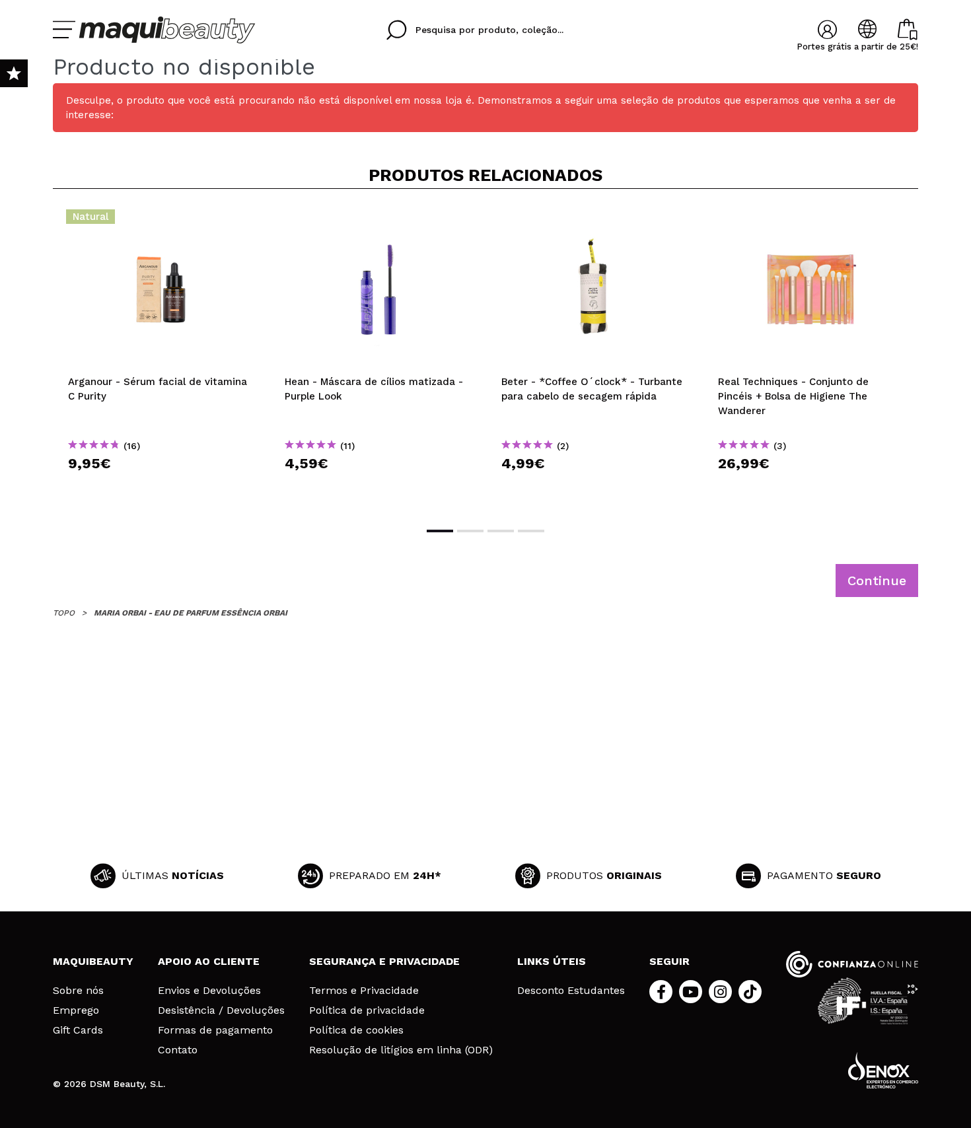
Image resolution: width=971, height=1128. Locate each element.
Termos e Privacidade (364, 990)
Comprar (161, 487)
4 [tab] (531, 531)
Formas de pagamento (215, 1030)
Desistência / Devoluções (221, 1010)
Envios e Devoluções (209, 990)
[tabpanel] (161, 356)
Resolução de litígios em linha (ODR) (401, 1050)
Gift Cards (78, 1030)
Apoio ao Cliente (209, 961)
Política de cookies (356, 1030)
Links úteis (551, 961)
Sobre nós (78, 990)
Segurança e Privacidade (384, 961)
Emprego (76, 1010)
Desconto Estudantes (571, 990)
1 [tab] (440, 531)
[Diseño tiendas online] (883, 1070)
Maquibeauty (93, 961)
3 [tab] (500, 531)
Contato (178, 1050)
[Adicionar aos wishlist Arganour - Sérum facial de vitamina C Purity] (161, 220)
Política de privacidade (367, 1010)
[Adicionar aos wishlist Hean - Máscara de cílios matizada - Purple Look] (378, 220)
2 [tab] (470, 531)
